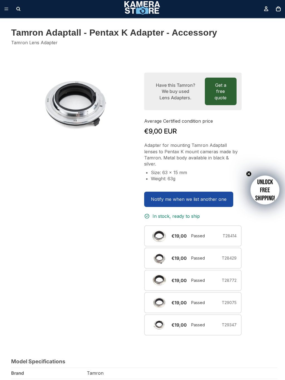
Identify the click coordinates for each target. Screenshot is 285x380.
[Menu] (6, 9)
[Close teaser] (249, 174)
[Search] (18, 9)
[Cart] (278, 9)
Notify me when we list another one (189, 199)
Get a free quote (221, 91)
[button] (264, 190)
